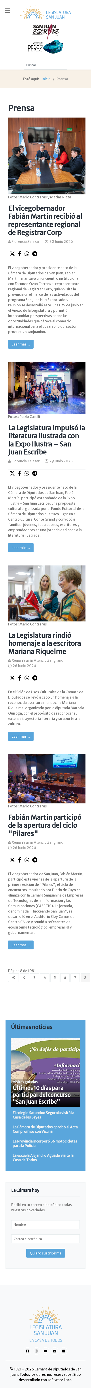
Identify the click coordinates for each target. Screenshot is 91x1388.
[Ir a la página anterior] (24, 977)
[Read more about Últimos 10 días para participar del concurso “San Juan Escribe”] (45, 1072)
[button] (12, 253)
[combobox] (45, 65)
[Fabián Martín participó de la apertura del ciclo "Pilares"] (46, 778)
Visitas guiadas (25, 1082)
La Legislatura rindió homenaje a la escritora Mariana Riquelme (44, 643)
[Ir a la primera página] (13, 977)
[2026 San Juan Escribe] (45, 32)
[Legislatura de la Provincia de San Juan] (45, 12)
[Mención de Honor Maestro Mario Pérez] (45, 46)
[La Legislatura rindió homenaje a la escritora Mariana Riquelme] (46, 593)
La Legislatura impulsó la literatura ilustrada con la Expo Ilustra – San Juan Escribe (46, 439)
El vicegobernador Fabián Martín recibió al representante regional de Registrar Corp (45, 220)
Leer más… (21, 344)
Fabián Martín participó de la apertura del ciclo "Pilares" (45, 825)
